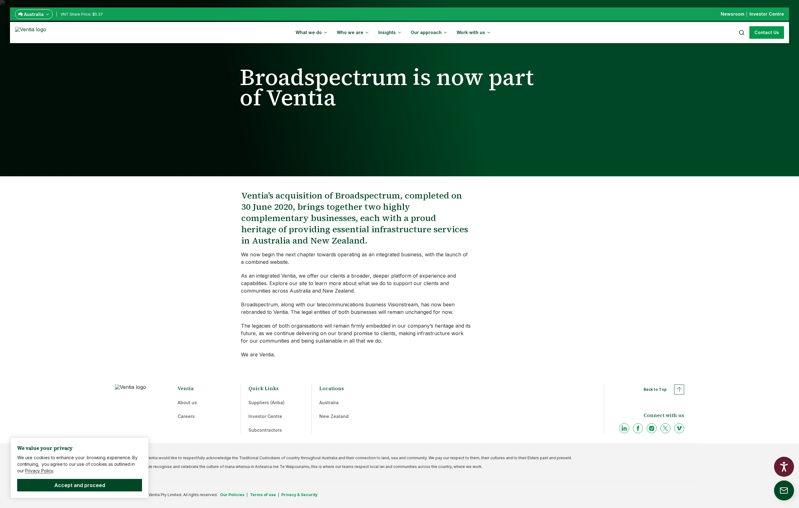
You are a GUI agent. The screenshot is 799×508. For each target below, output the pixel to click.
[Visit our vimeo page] (679, 428)
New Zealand (334, 416)
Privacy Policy (39, 470)
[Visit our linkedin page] (624, 428)
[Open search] (741, 32)
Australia (329, 402)
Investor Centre (265, 416)
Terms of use (263, 494)
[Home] (31, 32)
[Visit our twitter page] (665, 428)
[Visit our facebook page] (638, 428)
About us (187, 402)
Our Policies (232, 494)
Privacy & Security (299, 494)
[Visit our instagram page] (652, 428)
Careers (186, 416)
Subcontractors (265, 430)
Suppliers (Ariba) (266, 402)
